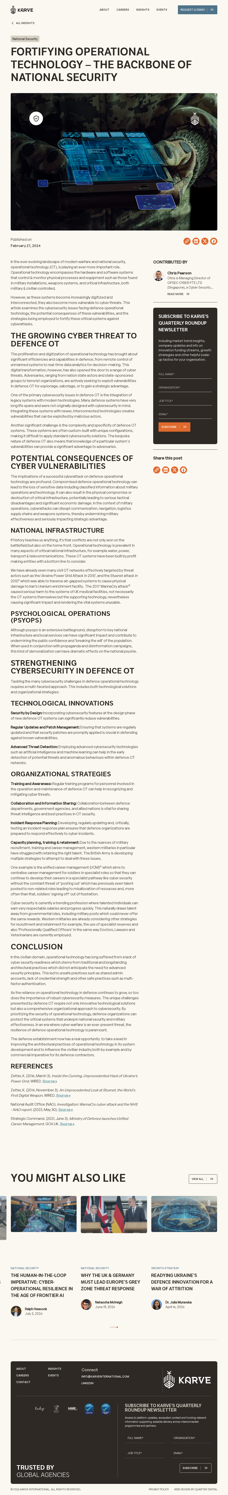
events (162, 9)
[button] (110, 1327)
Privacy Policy (159, 1489)
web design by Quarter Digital (195, 1489)
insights (142, 9)
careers (122, 9)
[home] (22, 10)
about (104, 9)
